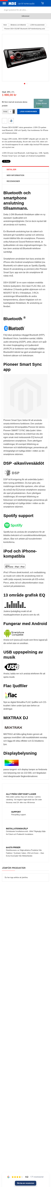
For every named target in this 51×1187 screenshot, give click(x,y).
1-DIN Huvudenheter (37, 25)
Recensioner (13, 181)
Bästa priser (13, 847)
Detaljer (11, 169)
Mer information (15, 175)
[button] (24, 83)
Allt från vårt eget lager (21, 794)
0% (13, 92)
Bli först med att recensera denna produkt (14, 104)
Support (16, 812)
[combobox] (25, 9)
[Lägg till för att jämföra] (11, 120)
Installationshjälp (17, 828)
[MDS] (23, 3)
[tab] (25, 170)
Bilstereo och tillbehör (18, 25)
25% (8, 92)
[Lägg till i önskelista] (4, 120)
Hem (5, 25)
